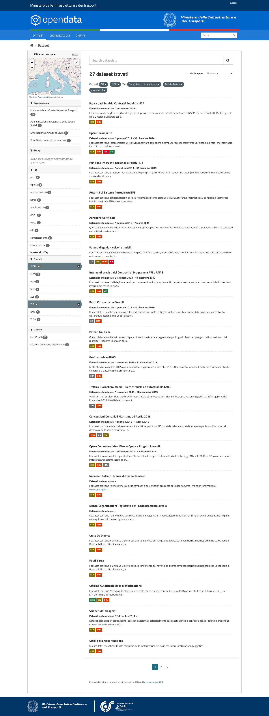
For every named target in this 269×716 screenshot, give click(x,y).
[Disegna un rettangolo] (76, 62)
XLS (111, 151)
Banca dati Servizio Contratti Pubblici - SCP (116, 103)
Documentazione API (152, 682)
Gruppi (80, 35)
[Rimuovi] (105, 84)
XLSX (92, 599)
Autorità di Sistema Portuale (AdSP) (112, 192)
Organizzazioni (59, 35)
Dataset (38, 35)
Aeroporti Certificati (102, 217)
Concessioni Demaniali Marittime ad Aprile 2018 (120, 416)
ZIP (91, 261)
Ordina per (196, 73)
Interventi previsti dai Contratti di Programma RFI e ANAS (126, 272)
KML (106, 465)
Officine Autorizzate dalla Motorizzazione (115, 585)
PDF (105, 151)
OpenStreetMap (45, 97)
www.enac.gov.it (98, 489)
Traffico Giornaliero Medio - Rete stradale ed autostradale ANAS (130, 387)
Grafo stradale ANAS (102, 357)
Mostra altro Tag (39, 252)
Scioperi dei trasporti (102, 611)
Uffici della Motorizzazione (106, 640)
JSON (99, 121)
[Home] (31, 45)
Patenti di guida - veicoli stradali (110, 247)
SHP (92, 375)
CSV (92, 121)
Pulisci (75, 54)
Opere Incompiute (100, 133)
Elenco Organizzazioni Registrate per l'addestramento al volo (128, 506)
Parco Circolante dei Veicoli (106, 302)
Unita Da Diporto (100, 535)
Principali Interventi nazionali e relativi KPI (116, 162)
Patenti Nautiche (100, 332)
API (136, 682)
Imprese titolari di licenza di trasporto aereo (117, 476)
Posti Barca (96, 560)
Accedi (233, 3)
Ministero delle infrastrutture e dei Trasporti (63, 5)
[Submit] (234, 35)
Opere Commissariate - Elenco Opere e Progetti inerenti (124, 446)
